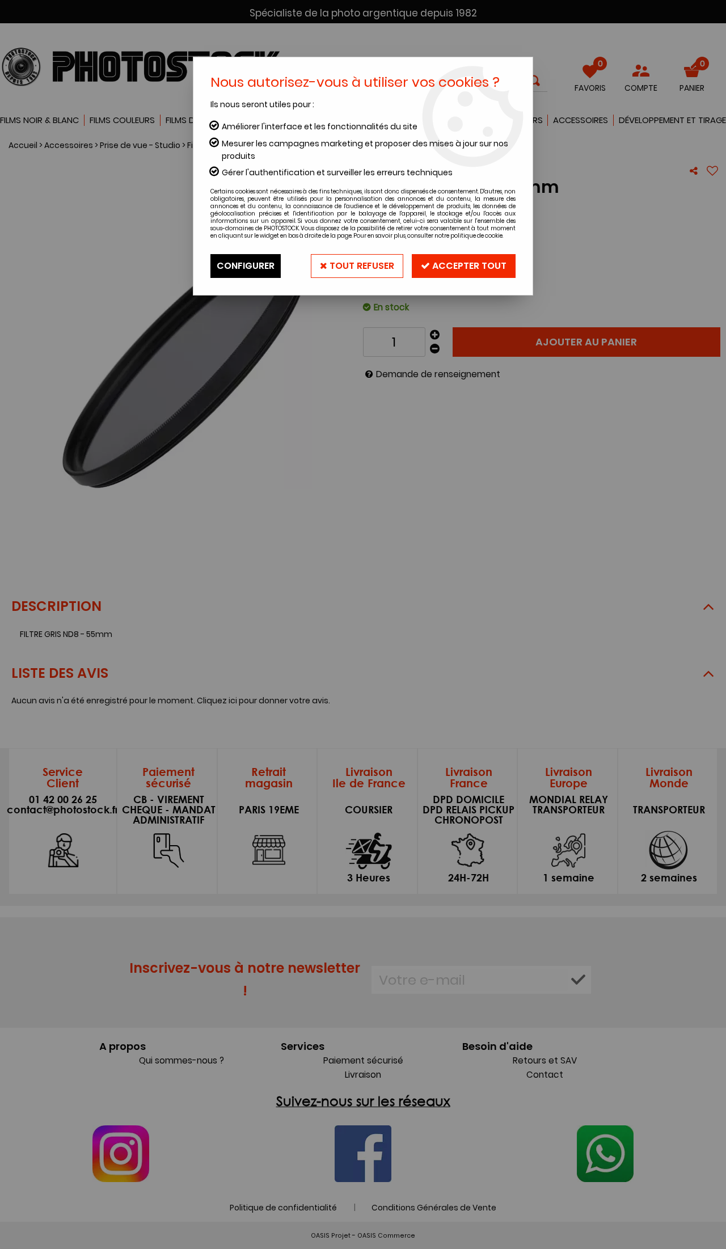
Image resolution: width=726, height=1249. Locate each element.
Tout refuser (360, 265)
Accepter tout (468, 265)
